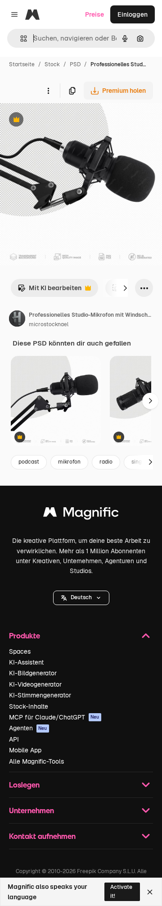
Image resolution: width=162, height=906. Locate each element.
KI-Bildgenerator (33, 673)
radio (105, 461)
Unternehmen (31, 810)
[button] (81, 598)
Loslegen (24, 784)
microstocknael (48, 324)
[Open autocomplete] (20, 38)
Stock (52, 64)
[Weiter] (125, 288)
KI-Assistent (26, 662)
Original (57, 120)
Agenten (28, 728)
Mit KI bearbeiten (49, 290)
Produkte (24, 635)
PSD (75, 64)
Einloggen (132, 14)
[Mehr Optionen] (48, 91)
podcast (28, 461)
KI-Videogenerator (35, 684)
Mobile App (25, 750)
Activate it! (121, 891)
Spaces (20, 651)
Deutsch (81, 597)
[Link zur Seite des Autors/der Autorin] (17, 319)
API (14, 739)
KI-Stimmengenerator (40, 695)
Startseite (22, 64)
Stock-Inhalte (28, 706)
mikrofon (69, 461)
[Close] (149, 892)
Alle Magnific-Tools (36, 761)
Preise (94, 14)
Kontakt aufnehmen (42, 836)
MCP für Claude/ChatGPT (54, 717)
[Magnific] (81, 514)
